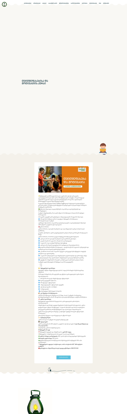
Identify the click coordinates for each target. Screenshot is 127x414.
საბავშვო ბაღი (52, 3)
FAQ (100, 3)
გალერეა (84, 3)
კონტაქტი (106, 3)
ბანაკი (44, 3)
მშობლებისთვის (64, 3)
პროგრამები (27, 3)
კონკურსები (36, 3)
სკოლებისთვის (75, 3)
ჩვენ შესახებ (93, 3)
